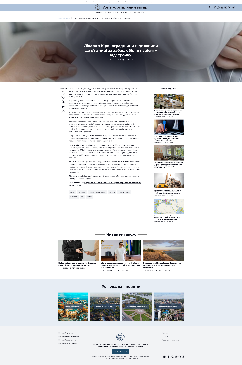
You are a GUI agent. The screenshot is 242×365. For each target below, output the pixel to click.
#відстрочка (82, 192)
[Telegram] (229, 7)
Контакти (121, 2)
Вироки (137, 12)
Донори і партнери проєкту (133, 2)
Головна (61, 18)
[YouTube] (233, 7)
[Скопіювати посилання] (62, 111)
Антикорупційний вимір (125, 7)
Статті (119, 12)
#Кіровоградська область (97, 192)
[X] (225, 7)
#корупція (112, 192)
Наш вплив (127, 12)
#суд (82, 196)
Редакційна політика (99, 2)
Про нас (88, 2)
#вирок (72, 192)
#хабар (89, 196)
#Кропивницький (124, 192)
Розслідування (110, 12)
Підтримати (119, 351)
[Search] (208, 7)
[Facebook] (218, 7)
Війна (143, 12)
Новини (99, 12)
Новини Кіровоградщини (68, 336)
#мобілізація (74, 196)
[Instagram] (214, 7)
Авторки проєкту (112, 2)
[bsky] (222, 7)
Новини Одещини (65, 333)
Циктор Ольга (116, 60)
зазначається (93, 101)
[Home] (97, 7)
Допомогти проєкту (150, 2)
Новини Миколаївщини (68, 343)
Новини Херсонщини (67, 340)
